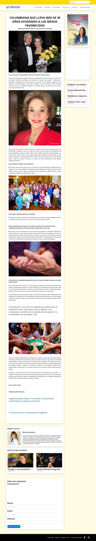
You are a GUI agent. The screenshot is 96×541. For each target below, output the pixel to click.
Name (10, 503)
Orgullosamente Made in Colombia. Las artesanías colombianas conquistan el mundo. (31, 399)
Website (11, 518)
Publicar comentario (14, 526)
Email (9, 511)
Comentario (13, 484)
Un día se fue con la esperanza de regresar (28, 412)
